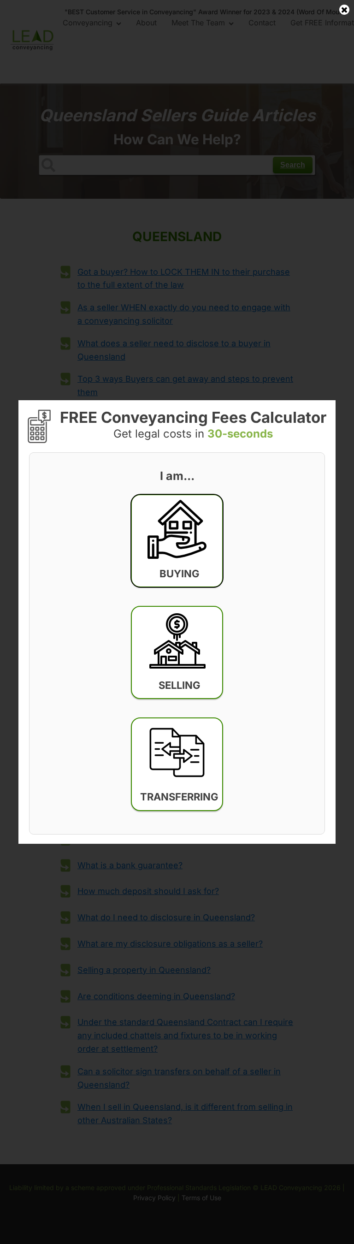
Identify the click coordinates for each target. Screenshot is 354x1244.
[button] (177, 540)
